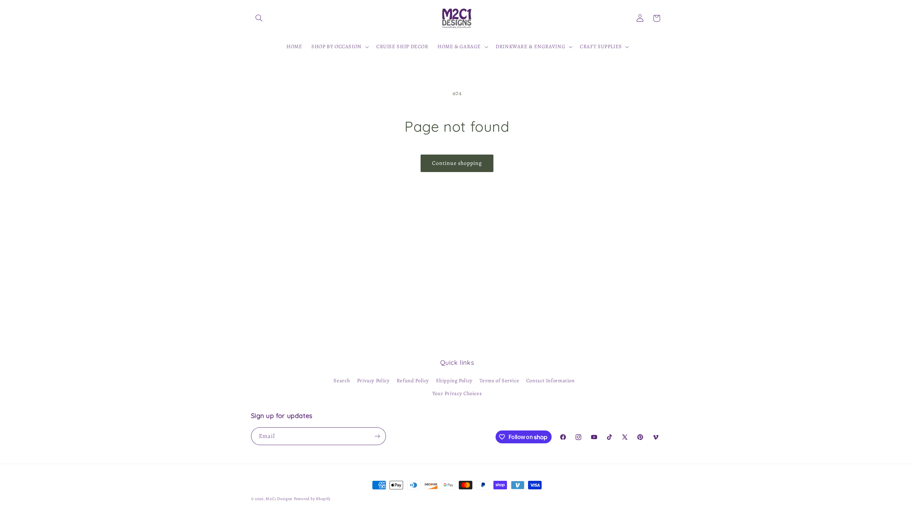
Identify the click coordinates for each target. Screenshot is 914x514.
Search (341, 380)
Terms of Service (499, 380)
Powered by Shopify (312, 499)
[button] (259, 18)
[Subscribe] (377, 436)
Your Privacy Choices (457, 393)
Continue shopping (457, 163)
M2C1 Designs (279, 499)
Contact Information (550, 380)
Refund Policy (413, 380)
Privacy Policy (373, 380)
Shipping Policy (454, 380)
